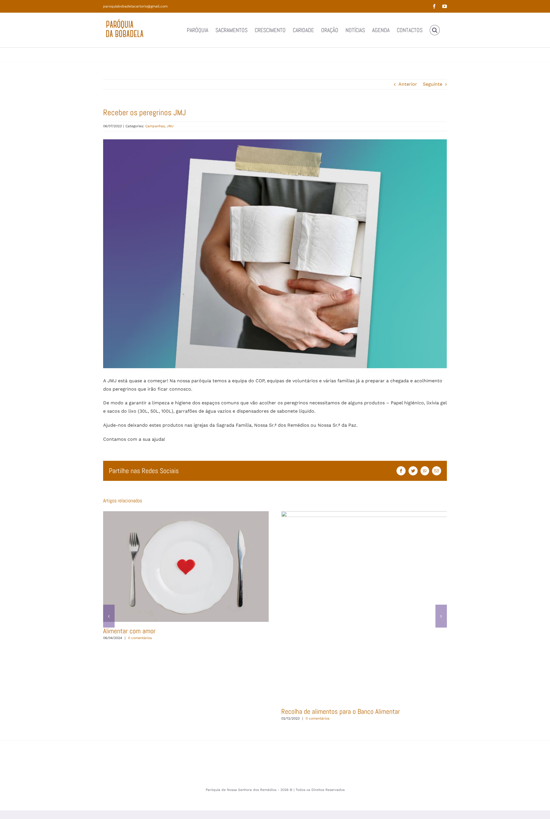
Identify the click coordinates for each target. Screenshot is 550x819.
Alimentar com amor (186, 566)
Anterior (407, 84)
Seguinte (432, 84)
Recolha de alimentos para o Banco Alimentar (424, 607)
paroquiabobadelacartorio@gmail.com (135, 6)
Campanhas (155, 126)
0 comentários (140, 638)
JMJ (170, 126)
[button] (435, 30)
